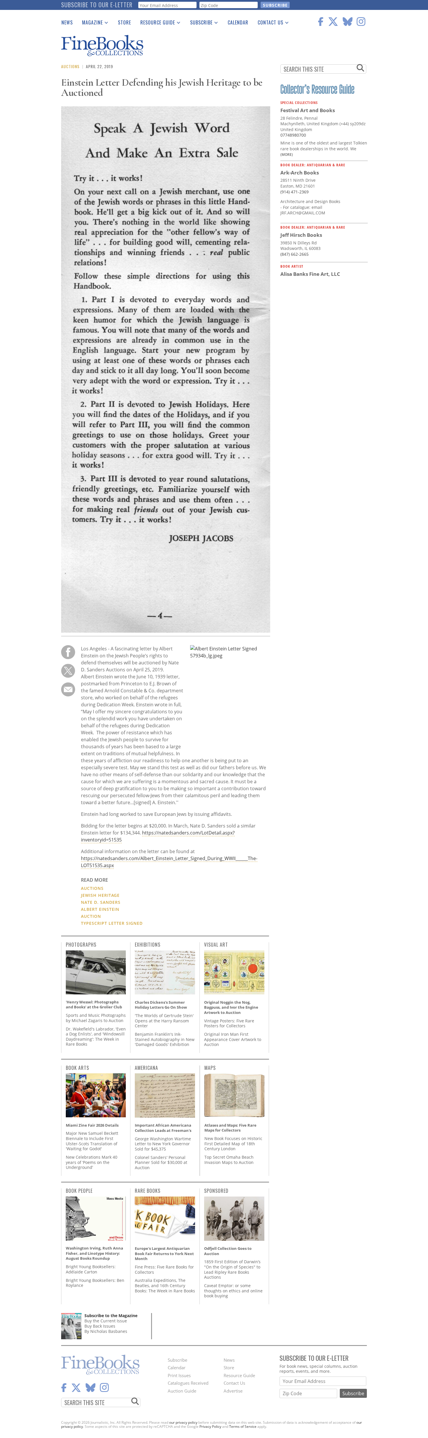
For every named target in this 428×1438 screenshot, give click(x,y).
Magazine (90, 23)
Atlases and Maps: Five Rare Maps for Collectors (230, 1128)
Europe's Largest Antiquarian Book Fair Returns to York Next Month (164, 1253)
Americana (146, 1067)
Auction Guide (182, 1391)
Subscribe (199, 23)
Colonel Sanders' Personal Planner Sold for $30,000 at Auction (161, 1162)
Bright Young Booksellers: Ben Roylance (95, 1283)
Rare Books (147, 1190)
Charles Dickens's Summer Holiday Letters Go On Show (161, 1005)
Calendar (238, 22)
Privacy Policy (210, 1426)
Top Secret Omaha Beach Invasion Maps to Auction (229, 1159)
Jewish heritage (100, 895)
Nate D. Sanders (101, 902)
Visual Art (216, 944)
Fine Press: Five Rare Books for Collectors (164, 1269)
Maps (210, 1067)
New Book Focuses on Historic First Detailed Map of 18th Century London (233, 1143)
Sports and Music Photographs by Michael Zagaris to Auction (96, 1017)
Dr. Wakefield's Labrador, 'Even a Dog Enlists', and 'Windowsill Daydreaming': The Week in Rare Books (96, 1036)
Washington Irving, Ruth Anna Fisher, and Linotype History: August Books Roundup (94, 1253)
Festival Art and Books (307, 110)
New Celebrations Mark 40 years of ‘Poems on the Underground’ (91, 1162)
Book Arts (77, 1067)
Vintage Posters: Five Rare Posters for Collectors (229, 1023)
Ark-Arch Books (299, 172)
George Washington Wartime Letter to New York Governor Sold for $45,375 (163, 1144)
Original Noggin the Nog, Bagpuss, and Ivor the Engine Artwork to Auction (231, 1007)
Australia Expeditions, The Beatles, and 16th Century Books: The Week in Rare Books (165, 1285)
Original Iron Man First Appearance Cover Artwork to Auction (232, 1039)
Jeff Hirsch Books (301, 235)
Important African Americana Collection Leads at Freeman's (163, 1128)
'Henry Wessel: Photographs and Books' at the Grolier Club (94, 1004)
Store (124, 22)
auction (91, 916)
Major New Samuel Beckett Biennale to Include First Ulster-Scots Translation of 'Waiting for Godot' (92, 1140)
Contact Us (268, 23)
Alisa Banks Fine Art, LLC (310, 274)
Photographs (81, 944)
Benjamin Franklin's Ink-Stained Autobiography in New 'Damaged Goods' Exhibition (164, 1039)
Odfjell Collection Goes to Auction (228, 1251)
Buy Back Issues (99, 1326)
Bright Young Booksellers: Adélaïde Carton (91, 1269)
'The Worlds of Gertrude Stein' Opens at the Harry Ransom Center (164, 1020)
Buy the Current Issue (105, 1321)
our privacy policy (183, 1422)
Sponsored (216, 1190)
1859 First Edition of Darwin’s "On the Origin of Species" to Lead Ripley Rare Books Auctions (232, 1269)
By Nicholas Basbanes (105, 1331)
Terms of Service (243, 1426)
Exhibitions (147, 944)
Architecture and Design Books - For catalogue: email (310, 204)
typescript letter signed (112, 923)
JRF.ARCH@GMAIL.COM (302, 213)
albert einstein (100, 909)
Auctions (70, 66)
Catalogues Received (188, 1383)
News (67, 22)
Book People (79, 1190)
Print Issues (179, 1375)
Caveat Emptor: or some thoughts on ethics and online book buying (233, 1290)
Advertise (233, 1391)
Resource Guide (155, 23)
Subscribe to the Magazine (110, 1315)
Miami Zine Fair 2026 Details (92, 1125)
